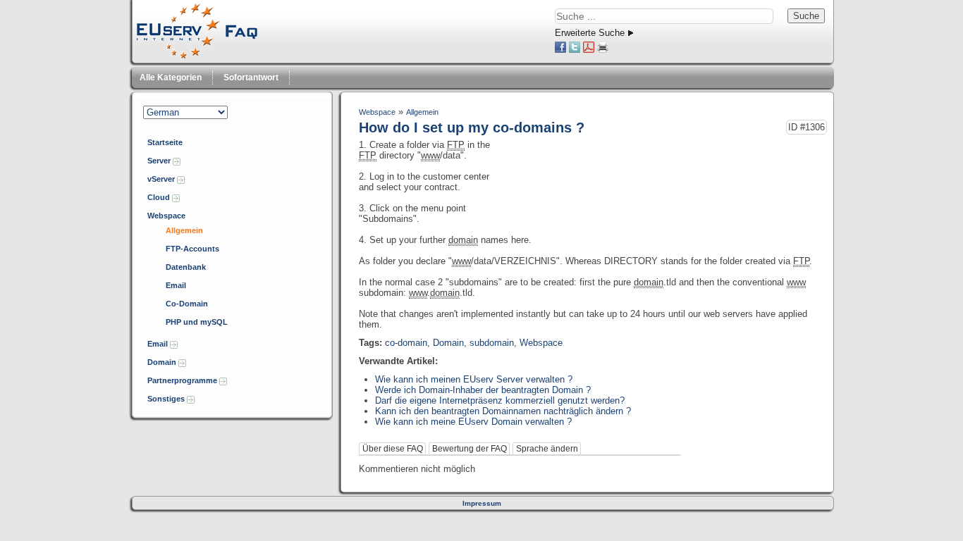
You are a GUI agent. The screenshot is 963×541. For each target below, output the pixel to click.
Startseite (165, 142)
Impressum (481, 503)
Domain (162, 362)
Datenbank (186, 267)
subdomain (492, 342)
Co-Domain (187, 303)
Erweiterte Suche (590, 32)
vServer (162, 179)
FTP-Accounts (192, 248)
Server (160, 160)
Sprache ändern (547, 449)
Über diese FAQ (392, 449)
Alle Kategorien (171, 77)
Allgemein (184, 230)
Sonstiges (167, 398)
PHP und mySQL (197, 322)
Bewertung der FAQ (469, 449)
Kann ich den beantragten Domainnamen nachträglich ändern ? (503, 411)
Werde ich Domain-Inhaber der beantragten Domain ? (483, 390)
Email (176, 285)
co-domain (406, 342)
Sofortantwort (250, 77)
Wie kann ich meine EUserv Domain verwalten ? (473, 421)
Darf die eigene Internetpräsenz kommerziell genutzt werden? (500, 400)
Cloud (159, 197)
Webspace (166, 215)
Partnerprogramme (183, 380)
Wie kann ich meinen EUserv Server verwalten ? (473, 379)
